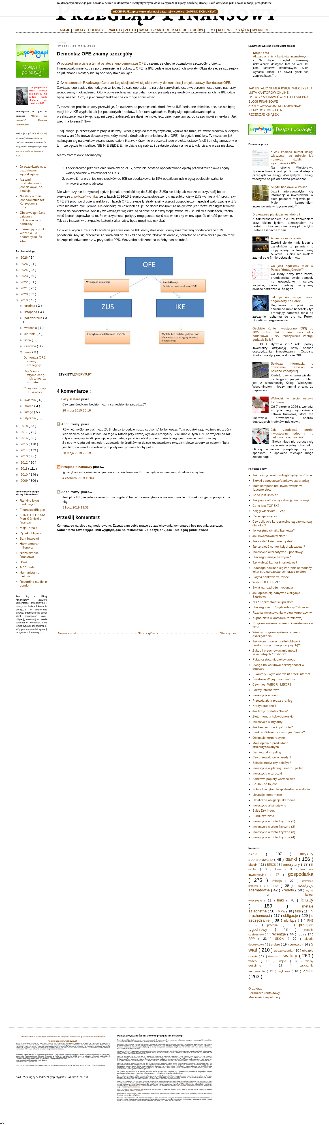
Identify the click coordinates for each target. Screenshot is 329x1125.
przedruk (272, 925)
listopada (30, 312)
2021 (24, 288)
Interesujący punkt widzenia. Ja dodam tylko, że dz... (33, 234)
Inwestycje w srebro (266, 695)
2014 (24, 450)
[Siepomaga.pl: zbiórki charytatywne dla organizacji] (32, 77)
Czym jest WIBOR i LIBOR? (271, 684)
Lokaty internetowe (265, 690)
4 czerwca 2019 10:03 (78, 478)
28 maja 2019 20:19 (76, 453)
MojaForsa (261, 53)
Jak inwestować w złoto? (269, 536)
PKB (310, 920)
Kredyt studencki (264, 705)
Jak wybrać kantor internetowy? (274, 562)
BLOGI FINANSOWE (263, 101)
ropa (301, 934)
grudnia (29, 305)
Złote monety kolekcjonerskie (273, 716)
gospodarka (300, 874)
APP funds (27, 567)
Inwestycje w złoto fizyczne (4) (273, 837)
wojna (282, 961)
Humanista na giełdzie (29, 574)
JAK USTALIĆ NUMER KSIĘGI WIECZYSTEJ (280, 88)
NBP (298, 911)
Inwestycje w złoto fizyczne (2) (273, 826)
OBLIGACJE (97, 30)
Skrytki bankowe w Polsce (289, 187)
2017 (24, 432)
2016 (24, 438)
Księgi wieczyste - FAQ (268, 511)
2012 (24, 462)
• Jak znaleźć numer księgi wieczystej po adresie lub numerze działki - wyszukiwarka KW (292, 157)
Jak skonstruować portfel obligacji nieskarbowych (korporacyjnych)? (276, 643)
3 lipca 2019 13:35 (75, 507)
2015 (24, 444)
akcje (252, 854)
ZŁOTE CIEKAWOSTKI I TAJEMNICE (274, 106)
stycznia (30, 418)
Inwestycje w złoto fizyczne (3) (273, 832)
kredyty (288, 890)
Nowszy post (67, 633)
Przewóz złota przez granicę (272, 700)
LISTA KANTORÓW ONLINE (268, 92)
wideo (252, 961)
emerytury (83, 374)
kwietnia (30, 400)
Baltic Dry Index (263, 810)
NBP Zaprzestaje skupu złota (272, 602)
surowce (295, 944)
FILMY (210, 30)
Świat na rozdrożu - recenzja (272, 587)
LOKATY (79, 30)
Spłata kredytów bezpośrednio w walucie (281, 789)
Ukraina (272, 956)
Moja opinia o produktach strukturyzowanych (270, 745)
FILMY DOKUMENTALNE (266, 110)
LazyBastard (70, 399)
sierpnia (30, 334)
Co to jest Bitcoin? (265, 495)
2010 (24, 474)
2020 (24, 294)
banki (291, 859)
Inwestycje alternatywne (269, 805)
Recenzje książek (264, 516)
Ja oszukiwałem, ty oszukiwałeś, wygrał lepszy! (33, 170)
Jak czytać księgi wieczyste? (272, 541)
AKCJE (65, 30)
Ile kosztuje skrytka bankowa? (273, 530)
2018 (24, 426)
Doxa (23, 562)
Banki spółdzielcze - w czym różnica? (278, 732)
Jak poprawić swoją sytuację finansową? (281, 500)
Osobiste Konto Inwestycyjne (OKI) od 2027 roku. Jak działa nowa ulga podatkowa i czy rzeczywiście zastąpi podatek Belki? (283, 334)
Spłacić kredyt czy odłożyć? (271, 762)
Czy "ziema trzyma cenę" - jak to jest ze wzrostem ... (35, 376)
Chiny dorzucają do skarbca (35, 390)
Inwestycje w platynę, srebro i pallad (277, 768)
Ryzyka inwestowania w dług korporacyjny (282, 612)
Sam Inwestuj (29, 538)
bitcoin (253, 864)
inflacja (277, 880)
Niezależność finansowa (29, 554)
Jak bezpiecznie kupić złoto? (272, 727)
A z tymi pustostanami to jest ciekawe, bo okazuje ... (31, 185)
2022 (24, 282)
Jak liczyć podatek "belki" (270, 711)
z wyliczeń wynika (84, 196)
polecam (37, 138)
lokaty (307, 900)
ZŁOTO (130, 30)
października (33, 318)
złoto (308, 970)
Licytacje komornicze (267, 794)
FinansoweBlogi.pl (32, 509)
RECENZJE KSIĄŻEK (233, 30)
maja (27, 352)
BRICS (271, 864)
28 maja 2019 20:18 (76, 410)
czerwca (30, 346)
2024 (24, 270)
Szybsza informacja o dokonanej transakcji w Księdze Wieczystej (292, 367)
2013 (24, 456)
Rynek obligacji (30, 533)
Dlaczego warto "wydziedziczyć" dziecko (280, 607)
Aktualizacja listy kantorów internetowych (280, 56)
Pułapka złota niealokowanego (273, 659)
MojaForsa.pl (29, 528)
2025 (24, 264)
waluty (290, 955)
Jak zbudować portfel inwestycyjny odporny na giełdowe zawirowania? (292, 433)
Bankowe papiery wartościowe (273, 779)
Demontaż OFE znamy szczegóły (34, 361)
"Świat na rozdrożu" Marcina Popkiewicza (31, 120)
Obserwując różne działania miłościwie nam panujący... (32, 218)
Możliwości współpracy (264, 997)
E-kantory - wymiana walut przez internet (281, 674)
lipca (27, 340)
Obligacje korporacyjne (268, 737)
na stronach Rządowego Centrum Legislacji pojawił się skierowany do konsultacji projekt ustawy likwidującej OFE (147, 82)
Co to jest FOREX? (265, 505)
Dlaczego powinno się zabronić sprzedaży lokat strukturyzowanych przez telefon (282, 569)
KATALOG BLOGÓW (187, 30)
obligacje (290, 916)
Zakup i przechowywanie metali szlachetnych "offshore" (274, 652)
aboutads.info (134, 1087)
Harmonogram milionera (30, 545)
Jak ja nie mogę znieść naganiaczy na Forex (292, 299)
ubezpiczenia (283, 950)
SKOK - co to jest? (265, 784)
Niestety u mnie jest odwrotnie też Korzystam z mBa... (32, 201)
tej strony (139, 1090)
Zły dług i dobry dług (266, 752)
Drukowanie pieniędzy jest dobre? (276, 214)
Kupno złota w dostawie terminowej (277, 618)
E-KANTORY (160, 30)
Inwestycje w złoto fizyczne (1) (273, 821)
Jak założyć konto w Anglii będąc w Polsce (282, 475)
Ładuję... (63, 42)
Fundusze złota (263, 816)
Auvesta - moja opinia (286, 238)
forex (278, 869)
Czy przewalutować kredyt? (271, 757)
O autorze (255, 988)
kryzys (309, 890)
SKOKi (279, 938)
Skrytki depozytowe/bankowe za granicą (280, 480)
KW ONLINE (261, 30)
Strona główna (148, 633)
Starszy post (228, 633)
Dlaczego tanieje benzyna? (271, 557)
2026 (24, 257)
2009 (24, 480)
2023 (24, 276)
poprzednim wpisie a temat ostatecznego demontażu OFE (103, 63)
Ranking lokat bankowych (29, 502)
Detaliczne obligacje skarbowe (273, 800)
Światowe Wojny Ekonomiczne (273, 679)
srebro (275, 944)
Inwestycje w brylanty (267, 722)
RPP (251, 938)
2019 (24, 300)
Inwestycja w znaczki (267, 773)
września (30, 327)
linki (280, 900)
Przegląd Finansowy (76, 467)
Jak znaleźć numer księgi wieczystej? (278, 546)
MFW (281, 911)
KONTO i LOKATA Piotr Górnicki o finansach (32, 518)
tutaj (34, 133)
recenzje (278, 934)
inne (274, 885)
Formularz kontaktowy (264, 993)
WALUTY (115, 30)
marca (28, 406)
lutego (28, 412)
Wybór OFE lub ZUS (266, 582)
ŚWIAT (144, 30)
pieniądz (290, 920)
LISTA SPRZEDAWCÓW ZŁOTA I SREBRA (278, 97)
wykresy (284, 971)
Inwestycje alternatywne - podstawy (277, 552)
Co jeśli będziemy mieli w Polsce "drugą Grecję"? (292, 267)
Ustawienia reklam (187, 1084)
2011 (24, 468)
